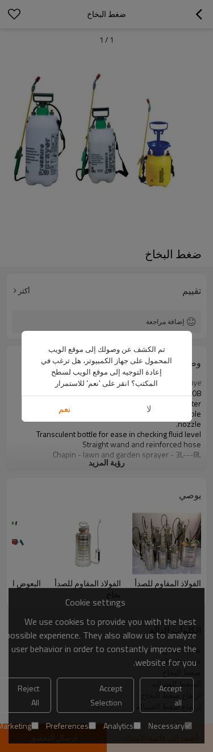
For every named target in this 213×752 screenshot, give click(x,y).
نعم (64, 408)
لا (149, 408)
